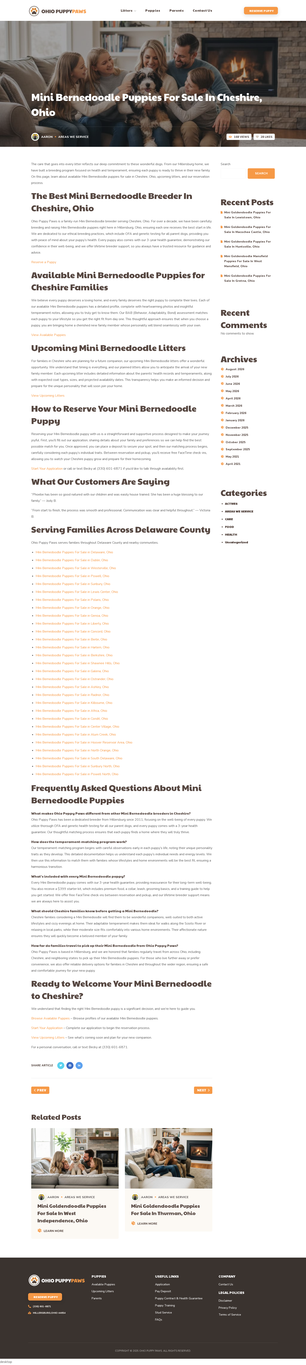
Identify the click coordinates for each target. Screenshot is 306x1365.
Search (225, 164)
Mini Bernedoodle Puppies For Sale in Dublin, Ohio (72, 560)
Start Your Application (47, 468)
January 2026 (235, 420)
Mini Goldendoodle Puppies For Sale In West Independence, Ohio (71, 1213)
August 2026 (235, 369)
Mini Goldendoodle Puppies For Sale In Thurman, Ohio (165, 1209)
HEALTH (231, 534)
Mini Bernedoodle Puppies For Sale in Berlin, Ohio (71, 639)
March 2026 (234, 406)
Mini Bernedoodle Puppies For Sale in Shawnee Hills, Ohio (78, 663)
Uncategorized (236, 542)
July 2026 (232, 377)
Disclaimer (225, 1301)
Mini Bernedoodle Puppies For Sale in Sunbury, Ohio (73, 584)
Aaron (47, 137)
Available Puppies (103, 1284)
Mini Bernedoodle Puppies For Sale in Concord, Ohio (73, 631)
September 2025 (238, 449)
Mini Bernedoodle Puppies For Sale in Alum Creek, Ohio (76, 734)
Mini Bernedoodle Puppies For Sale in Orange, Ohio (72, 607)
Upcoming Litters (103, 1291)
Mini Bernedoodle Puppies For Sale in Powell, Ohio (72, 576)
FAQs (158, 1320)
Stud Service (163, 1313)
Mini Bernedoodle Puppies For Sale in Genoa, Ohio (72, 615)
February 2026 (236, 413)
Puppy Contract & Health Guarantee (179, 1298)
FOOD (229, 527)
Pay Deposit (163, 1291)
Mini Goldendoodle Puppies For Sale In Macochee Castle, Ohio (247, 229)
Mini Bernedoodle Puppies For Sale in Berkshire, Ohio (74, 655)
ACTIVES (231, 503)
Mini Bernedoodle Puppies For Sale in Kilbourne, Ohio (74, 703)
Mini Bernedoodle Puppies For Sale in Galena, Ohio (72, 671)
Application (162, 1284)
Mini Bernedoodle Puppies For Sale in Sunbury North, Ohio (78, 766)
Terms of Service (230, 1315)
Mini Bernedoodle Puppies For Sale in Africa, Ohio (71, 710)
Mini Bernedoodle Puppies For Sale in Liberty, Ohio (72, 623)
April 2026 (233, 398)
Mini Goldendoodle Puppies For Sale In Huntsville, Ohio (247, 244)
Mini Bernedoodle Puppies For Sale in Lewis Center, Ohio (77, 592)
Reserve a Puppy (43, 262)
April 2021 (233, 464)
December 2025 (237, 428)
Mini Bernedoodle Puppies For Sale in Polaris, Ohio (72, 600)
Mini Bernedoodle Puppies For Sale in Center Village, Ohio (77, 726)
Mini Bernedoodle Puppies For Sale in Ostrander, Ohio (74, 679)
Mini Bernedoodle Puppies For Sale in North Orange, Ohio (77, 750)
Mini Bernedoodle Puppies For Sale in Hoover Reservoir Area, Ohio (84, 742)
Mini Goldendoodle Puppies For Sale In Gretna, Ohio (247, 278)
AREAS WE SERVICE (73, 137)
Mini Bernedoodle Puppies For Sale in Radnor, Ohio (72, 695)
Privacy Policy (228, 1308)
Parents (97, 1298)
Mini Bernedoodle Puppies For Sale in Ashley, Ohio (72, 687)
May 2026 (232, 391)
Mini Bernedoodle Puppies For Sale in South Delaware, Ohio (79, 758)
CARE (229, 519)
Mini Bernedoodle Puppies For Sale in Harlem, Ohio (72, 647)
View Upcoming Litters (48, 395)
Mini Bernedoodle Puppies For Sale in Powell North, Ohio (77, 774)
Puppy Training (165, 1305)
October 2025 (235, 442)
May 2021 (232, 457)
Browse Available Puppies (50, 1018)
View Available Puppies (48, 335)
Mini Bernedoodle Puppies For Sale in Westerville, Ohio (76, 568)
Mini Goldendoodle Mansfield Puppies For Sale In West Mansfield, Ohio (246, 261)
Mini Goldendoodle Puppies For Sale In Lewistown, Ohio (247, 214)
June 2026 (233, 384)
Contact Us (226, 1284)
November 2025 (237, 435)
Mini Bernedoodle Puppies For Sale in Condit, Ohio (72, 718)
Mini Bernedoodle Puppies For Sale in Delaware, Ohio (74, 552)
